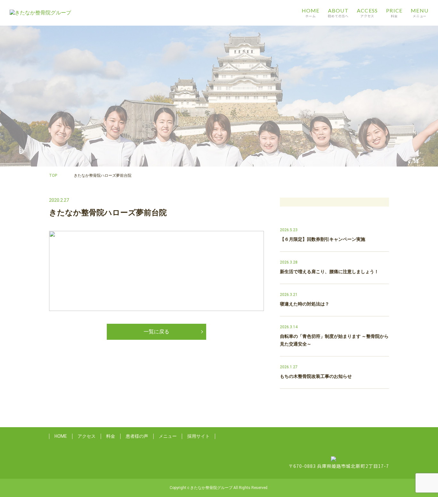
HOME (61, 436)
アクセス (87, 436)
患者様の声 (137, 436)
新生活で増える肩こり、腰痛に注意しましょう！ (329, 271)
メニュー (168, 436)
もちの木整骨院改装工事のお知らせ (316, 376)
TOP (53, 175)
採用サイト (198, 436)
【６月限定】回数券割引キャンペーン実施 (322, 239)
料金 (110, 436)
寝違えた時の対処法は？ (304, 303)
